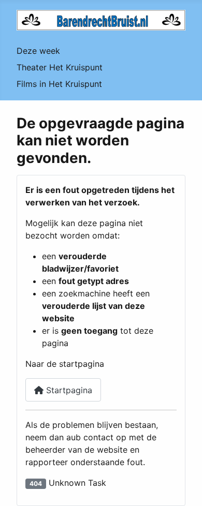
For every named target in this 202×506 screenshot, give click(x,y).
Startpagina (68, 390)
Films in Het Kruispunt (59, 84)
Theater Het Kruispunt (60, 67)
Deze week (38, 51)
